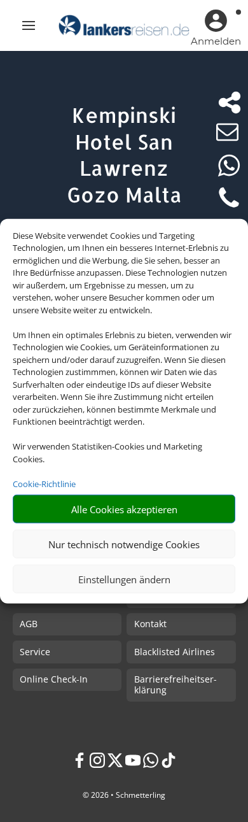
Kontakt (150, 624)
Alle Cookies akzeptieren (124, 508)
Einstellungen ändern (124, 578)
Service (35, 652)
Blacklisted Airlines (174, 652)
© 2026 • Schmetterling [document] (124, 795)
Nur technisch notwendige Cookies (124, 543)
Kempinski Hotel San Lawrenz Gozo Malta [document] (124, 155)
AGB (29, 624)
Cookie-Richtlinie (44, 483)
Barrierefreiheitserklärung (175, 684)
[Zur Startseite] (124, 25)
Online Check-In (54, 679)
